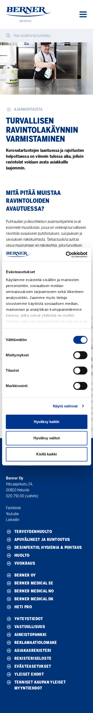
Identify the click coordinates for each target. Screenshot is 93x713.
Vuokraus (24, 563)
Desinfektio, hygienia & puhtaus (48, 547)
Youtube (12, 513)
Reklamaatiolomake (35, 642)
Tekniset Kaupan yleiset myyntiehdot (40, 685)
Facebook (13, 507)
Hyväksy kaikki (46, 422)
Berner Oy (25, 575)
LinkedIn (12, 519)
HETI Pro (23, 607)
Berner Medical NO (34, 591)
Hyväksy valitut (46, 438)
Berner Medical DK (34, 599)
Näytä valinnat (65, 406)
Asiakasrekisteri (32, 650)
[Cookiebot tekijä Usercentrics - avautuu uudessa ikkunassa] (66, 254)
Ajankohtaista (28, 109)
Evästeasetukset (32, 666)
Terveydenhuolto (33, 531)
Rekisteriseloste (32, 658)
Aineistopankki (30, 634)
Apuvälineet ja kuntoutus (42, 539)
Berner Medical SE (33, 583)
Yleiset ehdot (29, 674)
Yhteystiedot (28, 618)
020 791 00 (15, 496)
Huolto (22, 555)
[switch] (80, 355)
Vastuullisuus (29, 626)
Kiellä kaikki (46, 454)
